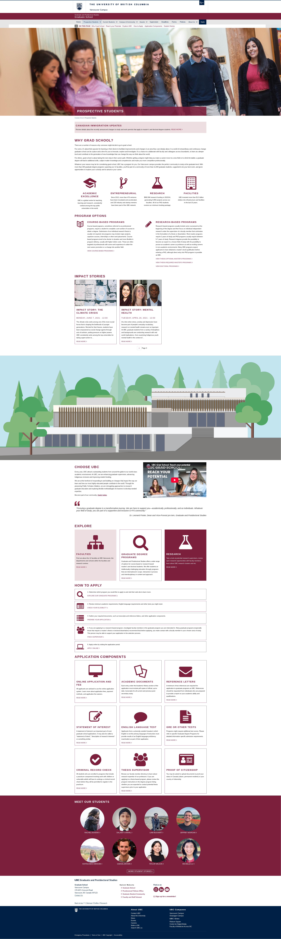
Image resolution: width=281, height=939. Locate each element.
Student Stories (169, 26)
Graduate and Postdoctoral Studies (140, 880)
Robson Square (175, 922)
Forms (174, 22)
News (133, 918)
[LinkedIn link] (161, 889)
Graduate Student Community (134, 894)
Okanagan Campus (177, 916)
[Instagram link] (155, 889)
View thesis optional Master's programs (173, 259)
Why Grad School (98, 26)
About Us (191, 22)
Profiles (96, 903)
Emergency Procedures (82, 935)
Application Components (153, 26)
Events (133, 920)
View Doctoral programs (167, 266)
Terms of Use (96, 935)
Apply (203, 22)
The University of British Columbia (79, 6)
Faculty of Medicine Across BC (181, 926)
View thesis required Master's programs (173, 262)
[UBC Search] (201, 2)
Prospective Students (91, 22)
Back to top (79, 903)
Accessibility (118, 935)
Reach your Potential (113, 26)
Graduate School (79, 118)
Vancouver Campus (177, 913)
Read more (176, 129)
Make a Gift (135, 925)
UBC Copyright (107, 935)
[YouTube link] (167, 889)
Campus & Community (127, 22)
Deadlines (165, 22)
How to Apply (138, 26)
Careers (134, 923)
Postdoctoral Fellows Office (133, 891)
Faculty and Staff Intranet (132, 897)
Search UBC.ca (136, 928)
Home (78, 22)
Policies (183, 22)
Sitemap (89, 903)
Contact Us (79, 895)
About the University (138, 916)
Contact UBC (135, 913)
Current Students (109, 22)
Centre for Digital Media (178, 924)
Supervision (154, 22)
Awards (142, 22)
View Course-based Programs (100, 251)
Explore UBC (127, 26)
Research (103, 903)
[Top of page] (77, 26)
